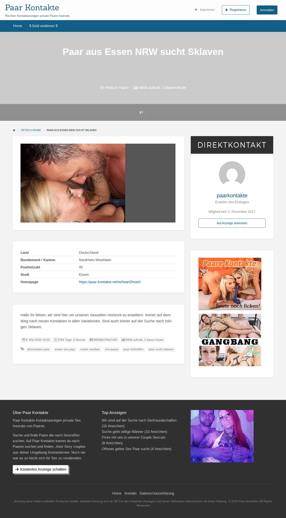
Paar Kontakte (32, 7)
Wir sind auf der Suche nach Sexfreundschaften (139, 420)
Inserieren (207, 10)
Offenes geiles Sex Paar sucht (125, 449)
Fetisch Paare (117, 88)
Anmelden (267, 10)
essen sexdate (90, 349)
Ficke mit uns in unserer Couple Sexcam (133, 437)
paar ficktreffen (133, 349)
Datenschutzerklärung (157, 493)
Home (17, 26)
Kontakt (131, 493)
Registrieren (238, 10)
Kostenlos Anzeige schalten (43, 469)
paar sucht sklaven (161, 349)
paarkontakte (232, 195)
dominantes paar (38, 349)
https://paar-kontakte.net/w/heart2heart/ (110, 282)
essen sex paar (65, 349)
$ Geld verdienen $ (43, 26)
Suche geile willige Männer (122, 432)
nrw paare (111, 349)
